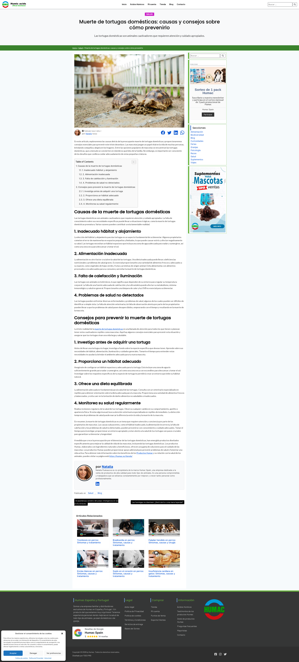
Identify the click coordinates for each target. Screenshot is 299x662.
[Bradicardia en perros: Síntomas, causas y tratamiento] (128, 520)
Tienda (163, 4)
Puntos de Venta (158, 615)
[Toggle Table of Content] (132, 162)
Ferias (193, 144)
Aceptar (13, 653)
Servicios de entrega (134, 624)
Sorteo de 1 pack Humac (208, 91)
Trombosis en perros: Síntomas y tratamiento (89, 541)
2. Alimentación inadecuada (96, 174)
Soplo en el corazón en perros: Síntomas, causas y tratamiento (128, 573)
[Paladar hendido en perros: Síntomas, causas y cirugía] (164, 520)
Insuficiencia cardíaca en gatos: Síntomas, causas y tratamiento (162, 573)
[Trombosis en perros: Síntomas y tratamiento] (92, 520)
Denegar (33, 653)
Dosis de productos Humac (185, 620)
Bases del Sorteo (132, 628)
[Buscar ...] (295, 4)
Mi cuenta (152, 4)
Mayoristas (182, 630)
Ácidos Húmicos (137, 4)
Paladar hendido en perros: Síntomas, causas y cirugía (162, 541)
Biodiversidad (197, 135)
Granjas (194, 147)
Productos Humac (144, 453)
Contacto (181, 4)
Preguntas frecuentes (187, 626)
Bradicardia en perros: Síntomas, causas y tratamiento (124, 542)
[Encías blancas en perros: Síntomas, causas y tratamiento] (92, 551)
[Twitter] (169, 133)
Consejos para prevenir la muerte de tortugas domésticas (106, 187)
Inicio (124, 4)
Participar (208, 114)
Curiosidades (197, 141)
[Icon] (215, 654)
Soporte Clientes (158, 620)
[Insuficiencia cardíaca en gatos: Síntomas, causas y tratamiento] (164, 551)
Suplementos (197, 159)
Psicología (196, 150)
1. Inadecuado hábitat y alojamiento (99, 170)
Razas (193, 153)
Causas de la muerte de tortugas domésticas (100, 166)
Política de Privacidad (36, 658)
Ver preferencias (54, 653)
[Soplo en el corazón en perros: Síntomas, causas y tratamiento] (128, 551)
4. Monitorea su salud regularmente (100, 204)
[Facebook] (163, 133)
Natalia (89, 133)
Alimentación (197, 132)
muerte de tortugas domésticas (108, 329)
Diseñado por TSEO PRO (81, 655)
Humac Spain (208, 110)
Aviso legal (47, 658)
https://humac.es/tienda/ (120, 456)
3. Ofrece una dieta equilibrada (98, 199)
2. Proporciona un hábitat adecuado (101, 195)
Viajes (193, 162)
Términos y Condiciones (135, 620)
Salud (149, 14)
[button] (62, 633)
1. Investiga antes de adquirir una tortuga (102, 191)
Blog (171, 4)
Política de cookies (21, 658)
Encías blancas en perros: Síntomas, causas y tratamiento (90, 573)
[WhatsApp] (182, 133)
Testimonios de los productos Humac (185, 613)
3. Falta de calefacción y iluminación (100, 178)
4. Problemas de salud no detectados (101, 182)
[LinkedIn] (176, 133)
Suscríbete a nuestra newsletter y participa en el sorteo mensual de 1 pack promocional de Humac (208, 101)
